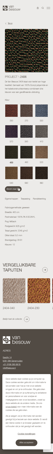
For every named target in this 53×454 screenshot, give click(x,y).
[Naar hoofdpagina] (11, 8)
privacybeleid (11, 407)
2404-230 (33, 308)
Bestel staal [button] (13, 189)
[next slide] (46, 270)
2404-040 (9, 308)
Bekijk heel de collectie (12, 319)
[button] (43, 8)
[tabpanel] (26, 226)
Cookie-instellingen (26, 434)
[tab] (11, 199)
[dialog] (26, 411)
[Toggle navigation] (48, 8)
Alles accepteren (26, 443)
